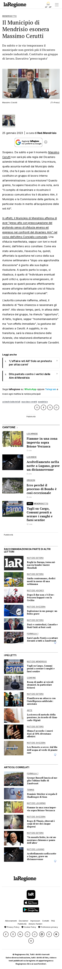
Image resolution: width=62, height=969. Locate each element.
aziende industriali (11, 402)
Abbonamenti (11, 921)
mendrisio (43, 402)
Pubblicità (22, 924)
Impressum (35, 921)
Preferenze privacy (49, 927)
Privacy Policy (12, 927)
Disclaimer (23, 921)
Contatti (45, 921)
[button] (6, 934)
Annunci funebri (35, 924)
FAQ (53, 921)
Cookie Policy (29, 927)
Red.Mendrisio (47, 132)
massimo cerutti (29, 402)
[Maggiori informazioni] (45, 142)
